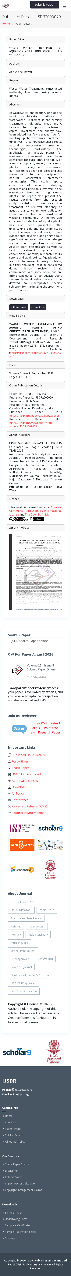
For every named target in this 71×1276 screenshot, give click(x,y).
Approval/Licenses (24, 781)
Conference (19, 800)
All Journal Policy (15, 1141)
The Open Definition (38, 514)
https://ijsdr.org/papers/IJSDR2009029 (34, 415)
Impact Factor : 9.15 (23, 902)
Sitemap (10, 1238)
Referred (16, 926)
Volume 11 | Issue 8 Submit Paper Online (41, 667)
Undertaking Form (16, 1219)
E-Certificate (37, 307)
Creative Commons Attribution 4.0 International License (35, 510)
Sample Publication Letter (20, 1232)
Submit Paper (45, 4)
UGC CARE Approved (26, 774)
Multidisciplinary (38, 934)
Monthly (16, 934)
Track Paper (20, 768)
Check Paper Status (17, 1164)
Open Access (37, 926)
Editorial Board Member (28, 813)
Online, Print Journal (23, 951)
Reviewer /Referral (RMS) (29, 806)
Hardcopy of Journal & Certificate (31, 975)
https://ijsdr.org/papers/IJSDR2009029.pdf (35, 354)
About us (10, 1122)
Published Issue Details (28, 755)
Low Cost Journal (21, 967)
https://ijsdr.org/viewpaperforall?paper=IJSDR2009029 (31, 424)
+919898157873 (23, 1089)
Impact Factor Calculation (20, 1183)
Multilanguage (19, 942)
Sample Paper (13, 1212)
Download (18, 787)
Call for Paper (13, 1135)
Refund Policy (13, 1177)
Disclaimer (11, 1170)
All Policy (17, 793)
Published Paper (19, 307)
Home (6, 23)
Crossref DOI (45, 959)
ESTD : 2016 (46, 910)
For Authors (20, 761)
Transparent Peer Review (26, 918)
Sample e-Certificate (17, 1225)
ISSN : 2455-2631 (21, 910)
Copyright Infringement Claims (23, 1190)
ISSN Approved (20, 959)
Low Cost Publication (24, 991)
